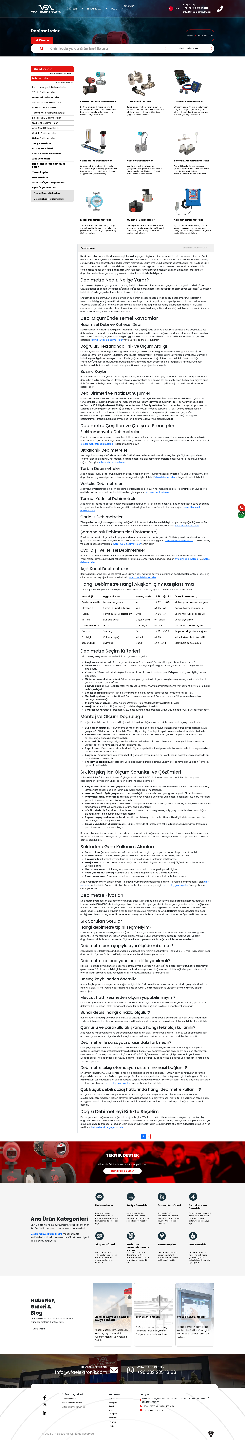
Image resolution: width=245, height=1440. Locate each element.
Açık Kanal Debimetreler (45, 128)
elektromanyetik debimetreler (97, 444)
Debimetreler (40, 78)
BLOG (114, 8)
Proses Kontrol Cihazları (47, 193)
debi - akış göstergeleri (175, 885)
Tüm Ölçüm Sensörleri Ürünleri (61, 74)
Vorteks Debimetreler (44, 107)
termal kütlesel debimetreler (107, 340)
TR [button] (176, 8)
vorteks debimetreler (158, 492)
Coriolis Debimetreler (44, 133)
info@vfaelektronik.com (197, 12)
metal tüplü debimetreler (126, 544)
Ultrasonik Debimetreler (45, 97)
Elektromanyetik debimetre (46, 1234)
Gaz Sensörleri (40, 177)
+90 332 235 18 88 (156, 1372)
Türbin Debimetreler (43, 92)
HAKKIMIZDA (94, 8)
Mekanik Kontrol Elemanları (49, 199)
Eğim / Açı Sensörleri (44, 187)
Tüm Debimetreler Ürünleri (63, 83)
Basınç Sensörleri (42, 148)
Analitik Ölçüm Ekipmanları (48, 182)
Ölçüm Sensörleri (43, 69)
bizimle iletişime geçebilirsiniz (107, 1127)
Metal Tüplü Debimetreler (46, 117)
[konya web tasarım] (211, 1434)
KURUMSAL (129, 6)
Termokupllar (40, 172)
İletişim (112, 1426)
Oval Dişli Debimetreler (45, 123)
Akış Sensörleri (41, 158)
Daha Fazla (38, 1328)
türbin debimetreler (164, 477)
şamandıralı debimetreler (179, 540)
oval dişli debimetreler (187, 559)
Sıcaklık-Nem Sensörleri (46, 153)
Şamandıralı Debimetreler (46, 102)
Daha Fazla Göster (122, 1171)
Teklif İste (40, 40)
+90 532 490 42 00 (166, 1406)
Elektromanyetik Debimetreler (49, 87)
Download (113, 1418)
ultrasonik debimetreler (112, 462)
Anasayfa (190, 35)
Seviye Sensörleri (42, 143)
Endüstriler (113, 1398)
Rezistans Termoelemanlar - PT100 (49, 165)
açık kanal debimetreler (142, 577)
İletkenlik (112, 1422)
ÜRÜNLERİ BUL (186, 48)
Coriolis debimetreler (187, 525)
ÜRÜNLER (72, 8)
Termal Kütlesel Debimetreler (48, 112)
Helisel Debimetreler (43, 138)
